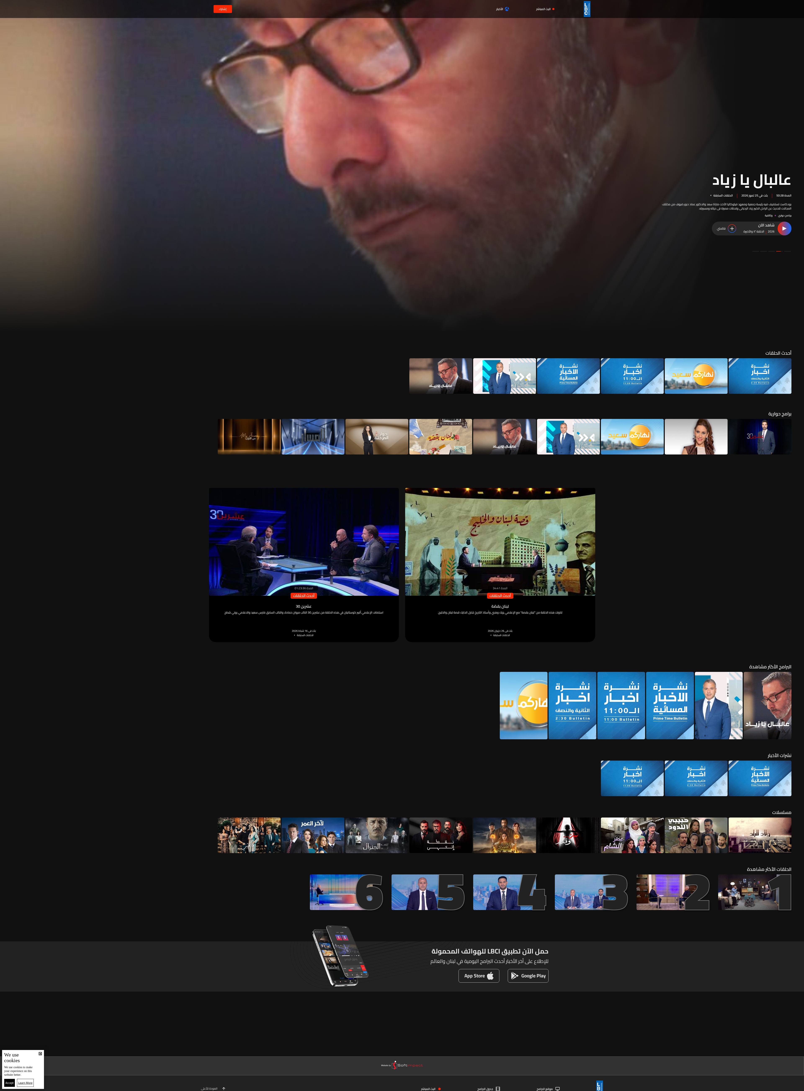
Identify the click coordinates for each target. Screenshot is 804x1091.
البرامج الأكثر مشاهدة (770, 666)
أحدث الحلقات (778, 353)
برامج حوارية (779, 413)
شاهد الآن (766, 225)
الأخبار (499, 9)
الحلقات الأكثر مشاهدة (769, 869)
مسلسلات (781, 812)
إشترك (223, 9)
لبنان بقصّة (756, 183)
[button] (787, 251)
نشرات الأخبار (779, 755)
